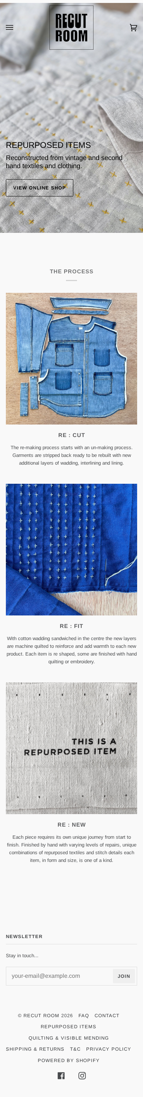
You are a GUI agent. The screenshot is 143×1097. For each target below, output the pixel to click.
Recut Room (41, 1015)
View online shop (39, 188)
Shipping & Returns (35, 1049)
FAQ (83, 1015)
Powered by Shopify (69, 1060)
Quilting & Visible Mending (69, 1038)
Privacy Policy (108, 1049)
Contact (107, 1015)
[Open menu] (17, 27)
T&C (75, 1049)
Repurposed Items (68, 1026)
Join (124, 976)
